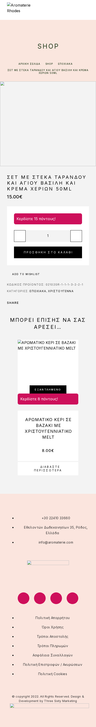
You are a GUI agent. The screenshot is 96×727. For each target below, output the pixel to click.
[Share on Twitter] (30, 302)
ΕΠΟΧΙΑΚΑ (65, 63)
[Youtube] (72, 598)
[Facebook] (23, 598)
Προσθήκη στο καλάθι (48, 252)
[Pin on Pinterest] (36, 302)
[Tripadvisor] (56, 598)
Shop (49, 63)
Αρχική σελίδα (29, 63)
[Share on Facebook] (24, 302)
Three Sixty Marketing (60, 701)
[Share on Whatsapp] (42, 302)
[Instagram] (40, 598)
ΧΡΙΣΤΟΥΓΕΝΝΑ (60, 291)
